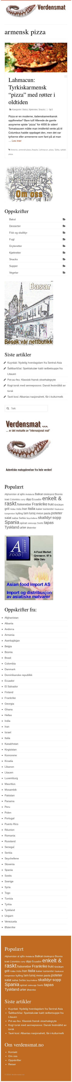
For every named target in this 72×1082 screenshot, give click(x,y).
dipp (28, 499)
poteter (56, 513)
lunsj (32, 513)
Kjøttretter (33, 109)
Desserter (15, 225)
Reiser (12, 1064)
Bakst (25, 109)
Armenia (14, 150)
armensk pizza (25, 150)
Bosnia (58, 494)
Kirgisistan (11, 749)
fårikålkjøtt (59, 505)
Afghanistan (11, 494)
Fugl (11, 239)
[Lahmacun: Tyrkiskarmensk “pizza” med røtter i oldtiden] (36, 57)
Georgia (9, 703)
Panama (9, 801)
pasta (47, 513)
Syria (8, 887)
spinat (23, 522)
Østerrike (31, 527)
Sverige (9, 881)
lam (26, 513)
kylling (19, 513)
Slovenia (10, 864)
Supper (13, 265)
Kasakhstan (11, 743)
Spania (12, 522)
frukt (51, 504)
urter (23, 527)
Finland (9, 692)
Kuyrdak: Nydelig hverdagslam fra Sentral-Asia (34, 362)
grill (7, 508)
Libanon (9, 766)
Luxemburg (11, 778)
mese (39, 513)
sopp (56, 517)
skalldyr (45, 517)
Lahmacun (43, 150)
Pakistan (10, 795)
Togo (7, 892)
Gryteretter (15, 245)
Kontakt (12, 1052)
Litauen (9, 772)
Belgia (8, 646)
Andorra (9, 629)
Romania (10, 835)
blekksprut (49, 494)
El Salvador (11, 686)
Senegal (9, 846)
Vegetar (13, 272)
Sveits (40, 523)
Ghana (9, 709)
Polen (8, 812)
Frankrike (39, 504)
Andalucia (29, 494)
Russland (10, 841)
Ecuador (37, 499)
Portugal (9, 818)
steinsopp (32, 523)
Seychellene (31, 518)
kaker (39, 508)
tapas (49, 522)
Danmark (10, 669)
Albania (9, 623)
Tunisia (9, 898)
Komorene (11, 755)
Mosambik (11, 789)
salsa (15, 517)
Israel (8, 732)
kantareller (48, 509)
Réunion (9, 829)
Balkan (39, 494)
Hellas (13, 509)
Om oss (12, 1056)
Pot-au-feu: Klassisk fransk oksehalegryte (31, 379)
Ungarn (9, 915)
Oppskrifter (14, 1060)
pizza (51, 150)
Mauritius (10, 783)
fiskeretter (24, 504)
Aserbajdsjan (12, 640)
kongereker (10, 513)
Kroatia (9, 760)
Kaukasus (59, 509)
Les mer (16, 140)
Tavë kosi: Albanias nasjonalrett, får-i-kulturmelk (35, 396)
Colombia (15, 499)
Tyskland (12, 527)
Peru (7, 806)
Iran (24, 508)
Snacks (42, 109)
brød (7, 499)
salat (8, 518)
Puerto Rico (11, 824)
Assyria (35, 150)
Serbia (22, 518)
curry (22, 499)
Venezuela (11, 921)
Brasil (8, 657)
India (18, 509)
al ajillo (21, 494)
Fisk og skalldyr (18, 232)
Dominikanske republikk (18, 674)
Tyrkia (57, 150)
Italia (31, 509)
